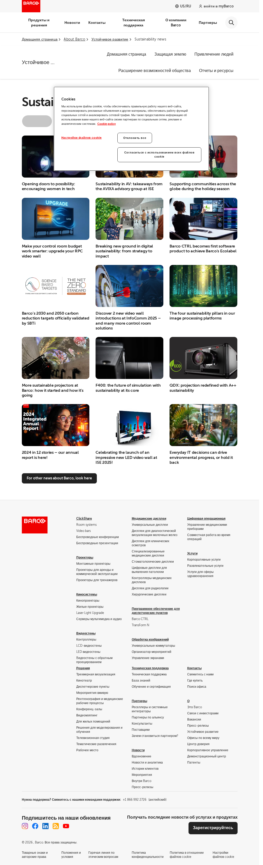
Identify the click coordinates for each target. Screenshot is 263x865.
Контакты (97, 22)
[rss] (56, 826)
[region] (131, 129)
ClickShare (84, 518)
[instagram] (25, 826)
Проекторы (84, 557)
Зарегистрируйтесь (213, 828)
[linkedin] (45, 826)
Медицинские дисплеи (149, 518)
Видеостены (86, 633)
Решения (83, 668)
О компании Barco (175, 22)
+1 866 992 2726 (144, 799)
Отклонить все (134, 138)
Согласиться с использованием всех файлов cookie (159, 154)
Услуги (192, 553)
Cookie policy (106, 124)
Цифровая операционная (206, 518)
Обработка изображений (150, 639)
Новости (72, 22)
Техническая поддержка (133, 22)
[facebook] (35, 826)
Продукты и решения (39, 22)
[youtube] (66, 826)
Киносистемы (86, 594)
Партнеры (208, 22)
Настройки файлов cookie (81, 137)
